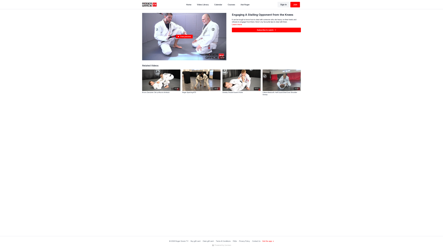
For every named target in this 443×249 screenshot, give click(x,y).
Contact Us (256, 241)
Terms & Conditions (223, 241)
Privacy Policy (244, 241)
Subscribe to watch (265, 30)
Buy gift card (195, 241)
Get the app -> (268, 241)
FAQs (235, 241)
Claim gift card (208, 241)
